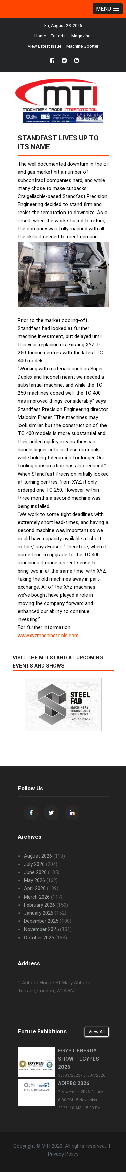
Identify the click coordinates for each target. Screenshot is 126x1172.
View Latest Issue (44, 46)
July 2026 (34, 864)
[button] (108, 8)
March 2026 (37, 897)
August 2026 (38, 856)
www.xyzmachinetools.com (48, 635)
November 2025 (41, 929)
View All (96, 1031)
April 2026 (35, 888)
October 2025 (39, 938)
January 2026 (38, 913)
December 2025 (41, 921)
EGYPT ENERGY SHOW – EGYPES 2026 (78, 1059)
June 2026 (35, 872)
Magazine (80, 35)
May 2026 (34, 880)
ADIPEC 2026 (73, 1083)
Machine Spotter (82, 46)
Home (40, 35)
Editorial (59, 35)
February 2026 (39, 905)
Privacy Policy (63, 1154)
